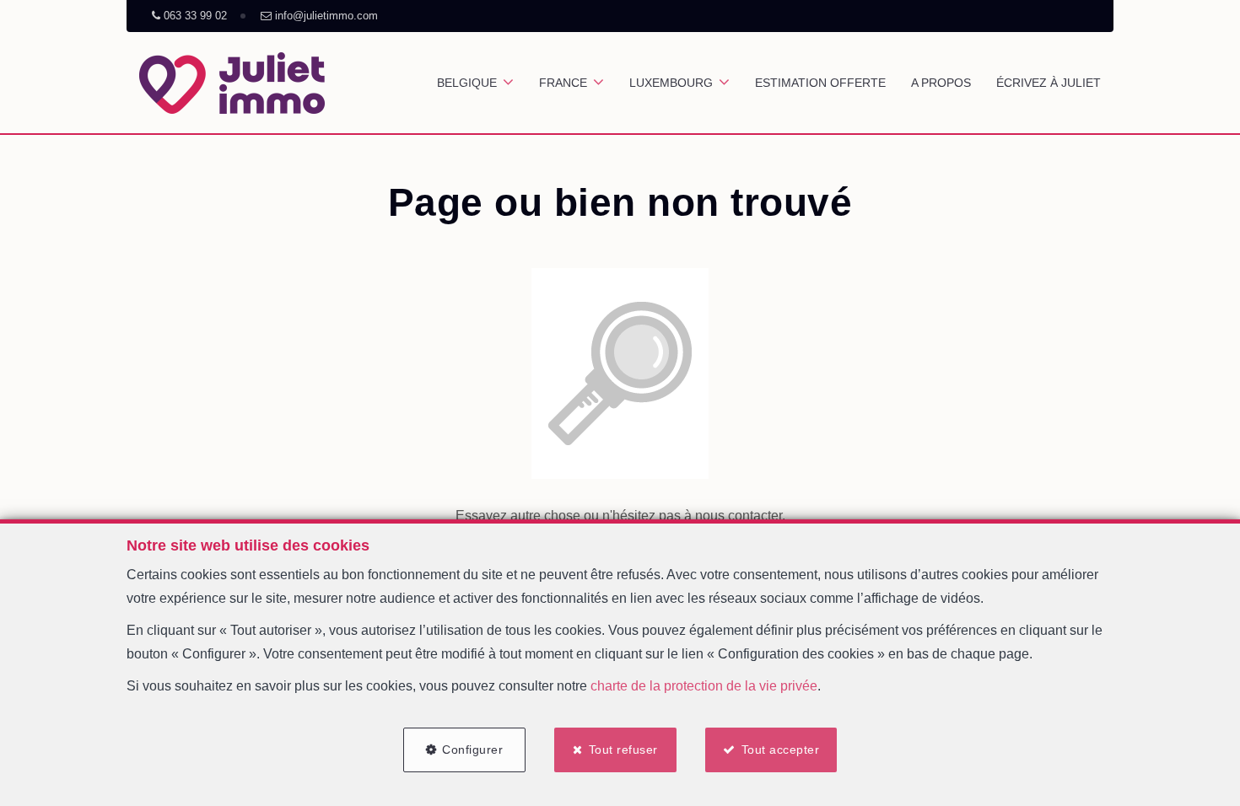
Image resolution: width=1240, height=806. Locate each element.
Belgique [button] (467, 82)
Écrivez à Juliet (1048, 82)
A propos (941, 82)
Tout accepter (780, 749)
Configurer (472, 749)
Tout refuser (623, 749)
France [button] (563, 82)
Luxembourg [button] (671, 82)
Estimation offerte (820, 82)
